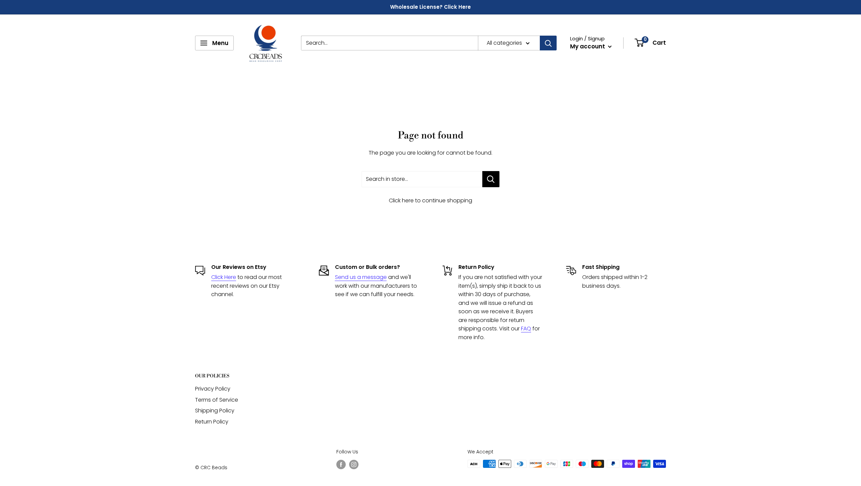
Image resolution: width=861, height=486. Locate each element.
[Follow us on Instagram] (354, 464)
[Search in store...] (490, 179)
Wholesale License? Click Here (430, 6)
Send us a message (361, 277)
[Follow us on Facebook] (341, 464)
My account (588, 46)
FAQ (526, 328)
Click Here (223, 277)
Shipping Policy (214, 410)
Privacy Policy (212, 389)
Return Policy (211, 422)
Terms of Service (216, 400)
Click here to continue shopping (430, 200)
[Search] (548, 43)
